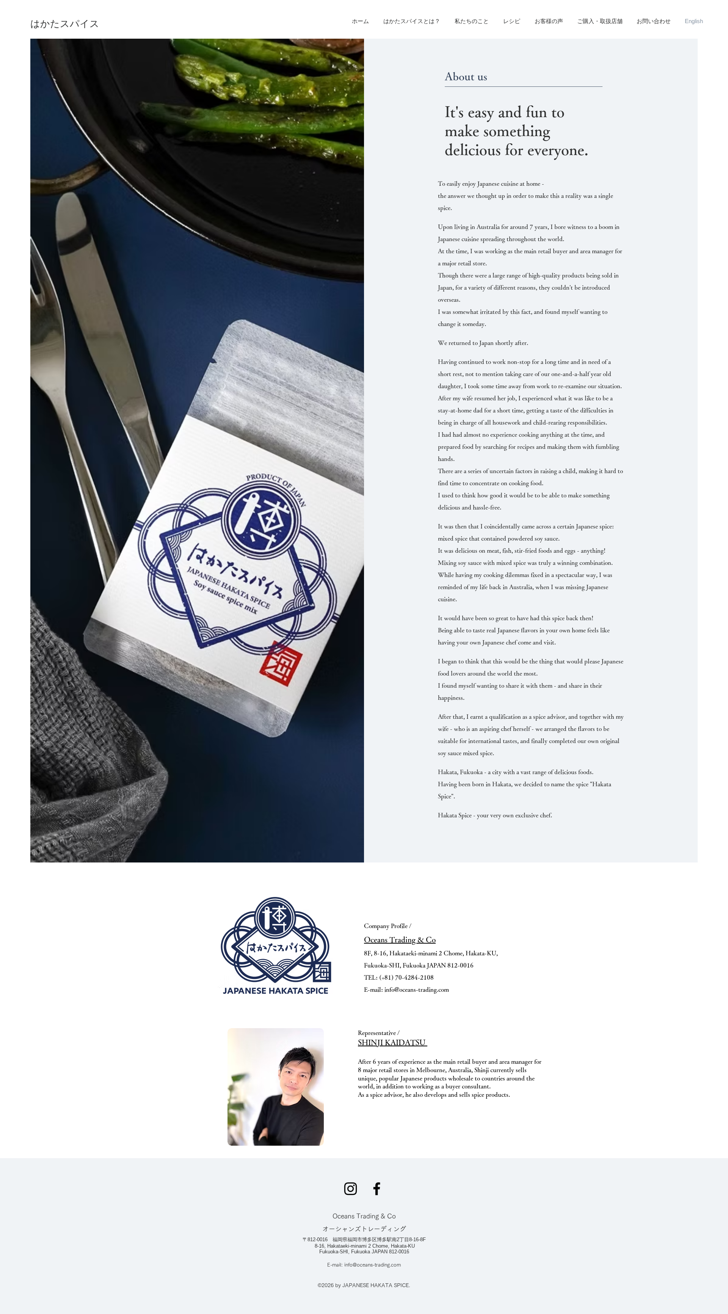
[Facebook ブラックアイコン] (376, 1188)
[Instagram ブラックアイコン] (350, 1188)
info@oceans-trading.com (416, 989)
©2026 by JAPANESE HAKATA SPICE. (364, 1285)
